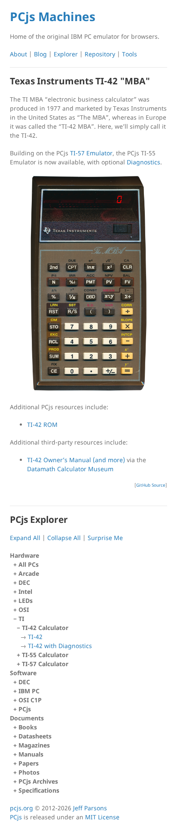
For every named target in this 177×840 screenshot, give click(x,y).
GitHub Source (150, 485)
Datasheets (35, 736)
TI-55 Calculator (45, 655)
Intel (25, 591)
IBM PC (29, 691)
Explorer (66, 54)
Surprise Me (105, 538)
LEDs (25, 600)
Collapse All (64, 538)
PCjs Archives (38, 781)
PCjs (24, 709)
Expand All (25, 538)
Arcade (28, 573)
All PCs (28, 564)
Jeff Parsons (90, 808)
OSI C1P (30, 700)
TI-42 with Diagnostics (60, 646)
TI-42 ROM (42, 424)
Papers (28, 763)
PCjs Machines (52, 16)
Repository (100, 54)
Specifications (38, 790)
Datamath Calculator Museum (70, 469)
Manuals (30, 754)
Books (27, 727)
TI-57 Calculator (45, 664)
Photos (29, 772)
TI (55, 641)
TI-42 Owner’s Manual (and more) (76, 460)
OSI (23, 609)
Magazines (34, 745)
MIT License (102, 817)
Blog (40, 54)
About (18, 54)
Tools (129, 54)
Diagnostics (143, 162)
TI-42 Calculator (57, 637)
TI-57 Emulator (91, 153)
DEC (24, 582)
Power (120, 230)
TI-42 (35, 637)
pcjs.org (21, 808)
